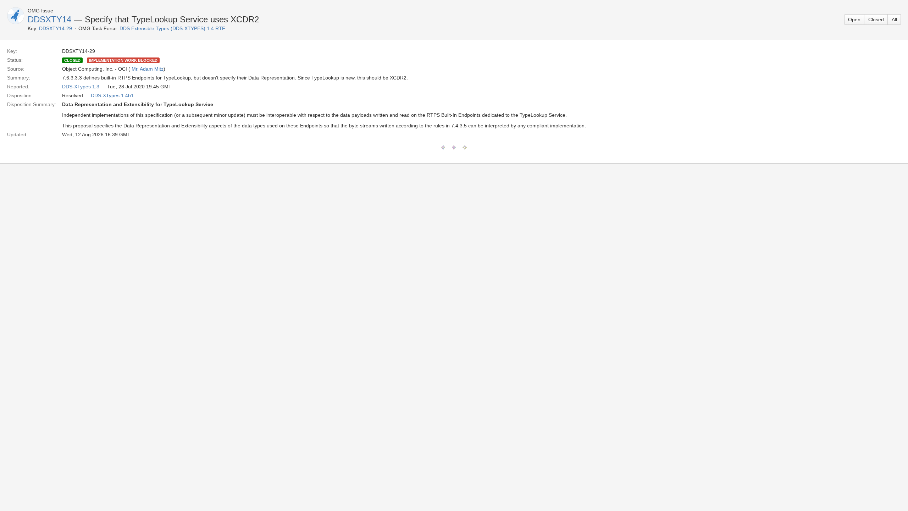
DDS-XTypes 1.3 (80, 86)
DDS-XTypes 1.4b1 (112, 95)
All (894, 19)
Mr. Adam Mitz (148, 69)
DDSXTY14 (49, 19)
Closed (876, 19)
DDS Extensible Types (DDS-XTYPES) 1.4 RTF (172, 28)
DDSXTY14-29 (55, 28)
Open (854, 19)
